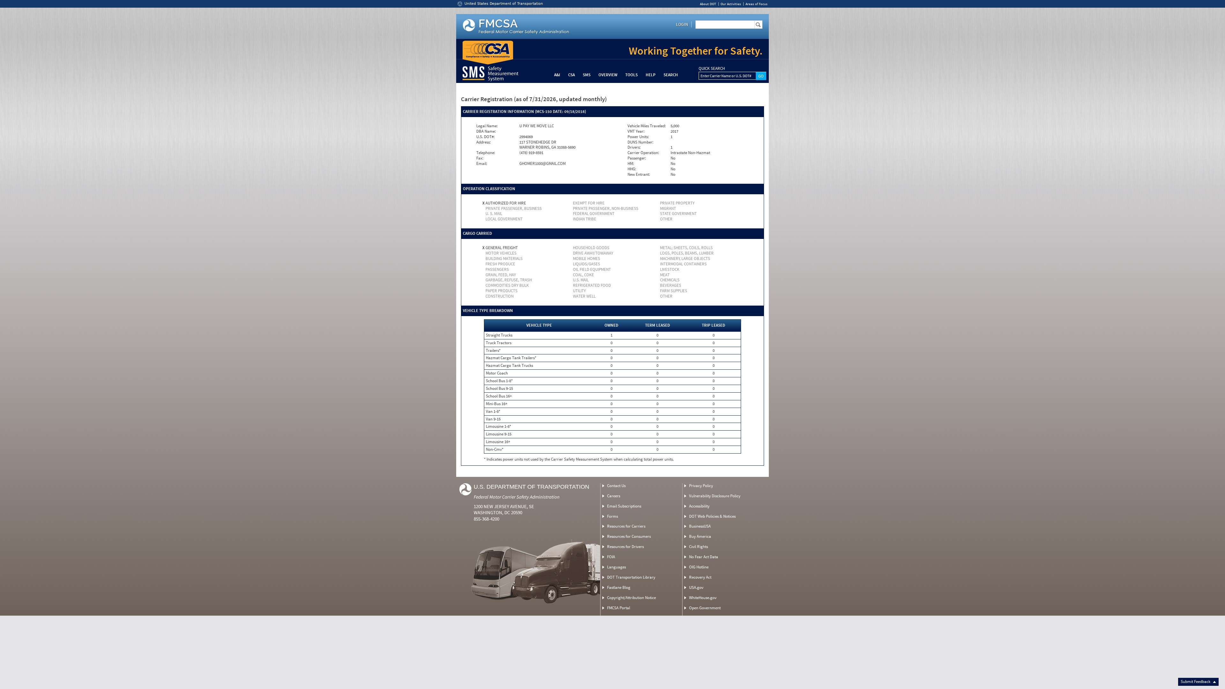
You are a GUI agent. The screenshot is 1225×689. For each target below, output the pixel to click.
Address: (483, 142)
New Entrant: (638, 174)
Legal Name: (487, 126)
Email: (481, 163)
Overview (607, 75)
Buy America (700, 536)
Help (651, 75)
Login (682, 24)
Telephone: (485, 152)
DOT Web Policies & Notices (712, 516)
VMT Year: (635, 131)
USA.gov (696, 587)
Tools (631, 75)
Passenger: (636, 158)
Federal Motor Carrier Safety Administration (517, 497)
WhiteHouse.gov (702, 597)
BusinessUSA (700, 526)
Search (671, 75)
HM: (630, 163)
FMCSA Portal (618, 608)
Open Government (705, 608)
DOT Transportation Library (631, 577)
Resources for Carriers (626, 526)
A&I (557, 75)
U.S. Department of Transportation (531, 487)
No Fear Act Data (703, 556)
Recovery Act (700, 577)
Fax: (479, 158)
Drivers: (634, 147)
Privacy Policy (701, 485)
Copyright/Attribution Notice (631, 597)
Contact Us (616, 485)
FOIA (611, 556)
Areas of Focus (757, 4)
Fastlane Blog (618, 587)
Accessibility (699, 506)
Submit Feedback (1196, 681)
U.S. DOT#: (485, 136)
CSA (571, 75)
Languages (616, 567)
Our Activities (731, 4)
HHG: (631, 169)
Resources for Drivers (625, 546)
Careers (613, 496)
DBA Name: (486, 131)
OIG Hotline (699, 567)
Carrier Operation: (643, 152)
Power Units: (638, 136)
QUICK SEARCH (712, 68)
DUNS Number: (640, 142)
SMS (586, 75)
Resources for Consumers (629, 536)
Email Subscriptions (624, 506)
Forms (612, 516)
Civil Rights (698, 546)
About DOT (708, 4)
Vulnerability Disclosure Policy (714, 496)
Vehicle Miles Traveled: (646, 126)
